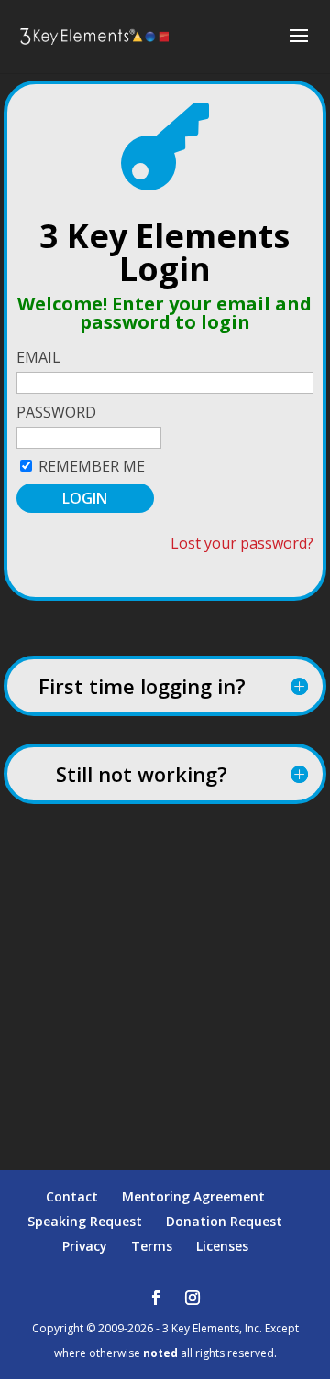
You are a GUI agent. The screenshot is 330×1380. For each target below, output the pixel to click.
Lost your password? (242, 543)
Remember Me (91, 466)
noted (160, 1353)
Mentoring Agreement (193, 1196)
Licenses (222, 1246)
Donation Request (224, 1221)
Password (56, 412)
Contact (72, 1196)
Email (38, 357)
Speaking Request (85, 1221)
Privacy (84, 1246)
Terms (151, 1246)
